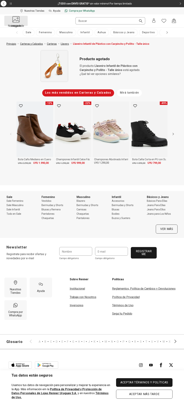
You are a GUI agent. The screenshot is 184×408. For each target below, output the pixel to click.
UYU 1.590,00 (138, 163)
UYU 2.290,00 (24, 163)
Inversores (76, 305)
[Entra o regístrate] (154, 20)
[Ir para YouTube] (151, 365)
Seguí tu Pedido (122, 313)
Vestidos (46, 200)
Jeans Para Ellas (156, 205)
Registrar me (144, 253)
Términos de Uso (123, 305)
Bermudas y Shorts (52, 205)
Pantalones (48, 213)
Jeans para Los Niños (159, 213)
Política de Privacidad (126, 297)
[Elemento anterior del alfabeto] (33, 341)
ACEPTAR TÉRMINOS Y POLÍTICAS (144, 382)
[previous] (10, 134)
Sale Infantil (13, 209)
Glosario (14, 342)
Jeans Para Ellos (156, 209)
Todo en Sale (13, 213)
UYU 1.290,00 (62, 163)
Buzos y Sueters (121, 218)
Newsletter (16, 247)
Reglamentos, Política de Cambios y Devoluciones (144, 288)
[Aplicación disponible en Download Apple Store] (20, 365)
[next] (173, 134)
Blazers (81, 200)
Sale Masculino (15, 205)
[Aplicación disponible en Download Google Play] (46, 365)
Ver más (166, 229)
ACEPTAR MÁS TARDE (144, 394)
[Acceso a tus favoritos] (164, 21)
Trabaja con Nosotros (83, 297)
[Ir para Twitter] (171, 365)
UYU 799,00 (154, 163)
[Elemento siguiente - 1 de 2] (180, 3)
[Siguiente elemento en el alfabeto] (173, 341)
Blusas (115, 209)
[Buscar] (139, 21)
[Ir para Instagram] (141, 365)
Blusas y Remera (51, 209)
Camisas (81, 209)
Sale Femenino (14, 200)
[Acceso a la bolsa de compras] (174, 21)
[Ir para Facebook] (161, 365)
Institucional (77, 288)
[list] (103, 341)
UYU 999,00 (78, 163)
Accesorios (118, 200)
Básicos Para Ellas (157, 200)
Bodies (115, 213)
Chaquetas (48, 218)
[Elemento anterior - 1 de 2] (3, 3)
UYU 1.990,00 (41, 163)
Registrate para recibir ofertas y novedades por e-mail (26, 256)
